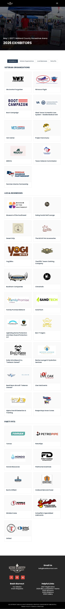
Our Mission (17, 587)
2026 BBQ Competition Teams (47, 589)
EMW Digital (52, 604)
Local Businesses (42, 61)
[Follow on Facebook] (11, 577)
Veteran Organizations (27, 61)
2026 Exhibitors (48, 592)
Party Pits (53, 61)
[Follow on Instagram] (17, 577)
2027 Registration (48, 587)
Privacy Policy (25, 606)
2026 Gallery (48, 594)
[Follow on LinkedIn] (23, 577)
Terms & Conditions (37, 606)
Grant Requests (17, 589)
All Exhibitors (12, 61)
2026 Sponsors (48, 590)
